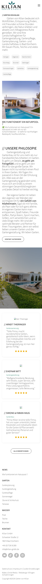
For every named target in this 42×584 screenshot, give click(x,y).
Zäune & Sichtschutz (10, 500)
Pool (4, 514)
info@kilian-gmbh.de (10, 549)
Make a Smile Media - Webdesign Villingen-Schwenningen (18, 574)
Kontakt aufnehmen (13, 239)
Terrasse (5, 503)
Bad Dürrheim (26, 57)
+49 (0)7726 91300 (9, 545)
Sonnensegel (7, 496)
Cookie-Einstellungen (31, 568)
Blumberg (6, 63)
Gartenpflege (7, 74)
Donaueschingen (8, 68)
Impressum (17, 568)
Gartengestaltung (33, 68)
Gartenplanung (8, 485)
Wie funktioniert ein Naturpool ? (20, 123)
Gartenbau (20, 68)
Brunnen (16, 63)
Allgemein (15, 57)
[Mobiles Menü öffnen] (39, 5)
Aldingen (6, 57)
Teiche (4, 518)
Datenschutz (7, 568)
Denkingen (25, 63)
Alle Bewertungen (21, 451)
